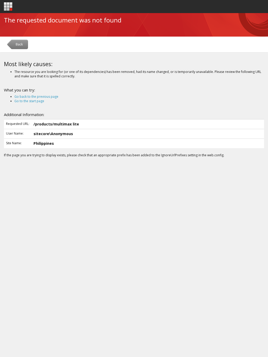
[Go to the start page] (8, 6)
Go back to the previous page (36, 96)
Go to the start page (29, 101)
